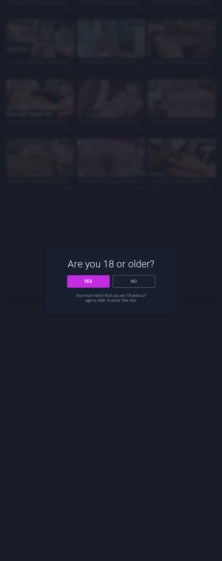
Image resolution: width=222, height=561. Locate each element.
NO (134, 281)
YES (88, 281)
